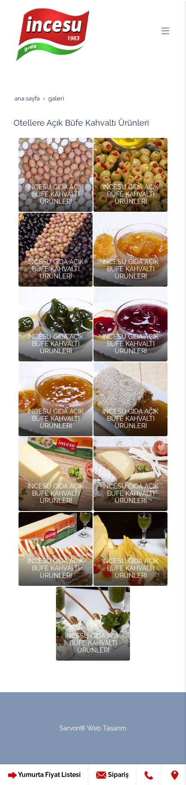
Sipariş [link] (118, 774)
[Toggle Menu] (165, 30)
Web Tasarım (106, 728)
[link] (149, 775)
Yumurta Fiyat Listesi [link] (49, 774)
